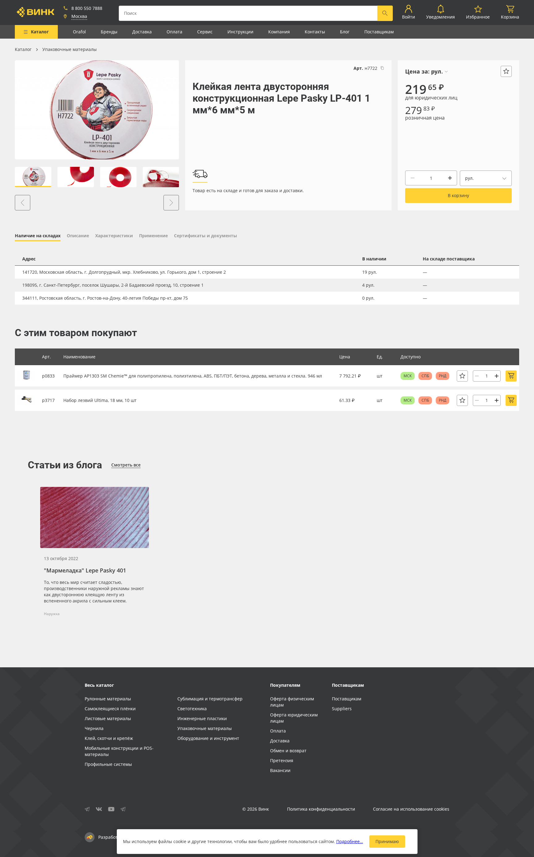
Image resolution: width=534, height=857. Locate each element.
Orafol (79, 32)
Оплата (174, 32)
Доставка (142, 32)
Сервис (205, 32)
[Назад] (22, 202)
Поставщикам (379, 32)
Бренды (109, 32)
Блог (345, 32)
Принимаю (387, 841)
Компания (279, 32)
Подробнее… (349, 841)
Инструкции (240, 32)
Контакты (315, 32)
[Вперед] (171, 202)
